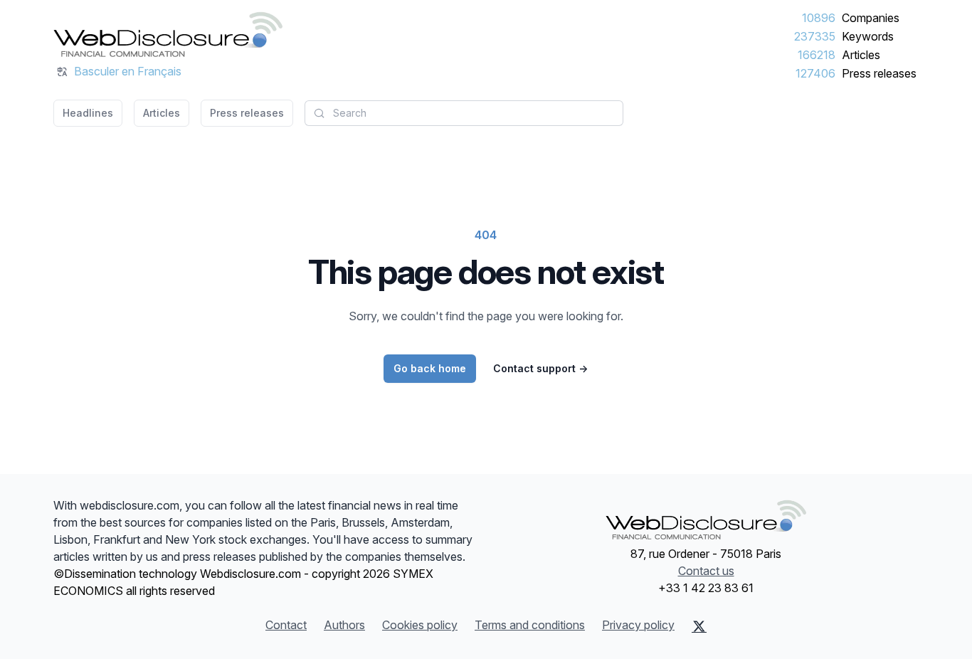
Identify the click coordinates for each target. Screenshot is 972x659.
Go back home (429, 368)
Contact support (540, 368)
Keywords (868, 36)
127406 (815, 73)
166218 (816, 55)
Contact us (706, 571)
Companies (870, 18)
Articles (861, 55)
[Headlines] (167, 34)
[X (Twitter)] (699, 626)
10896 (818, 18)
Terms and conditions (530, 625)
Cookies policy (420, 625)
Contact (286, 625)
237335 (814, 36)
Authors (344, 625)
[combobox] (464, 113)
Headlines (88, 113)
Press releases (879, 73)
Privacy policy (638, 625)
